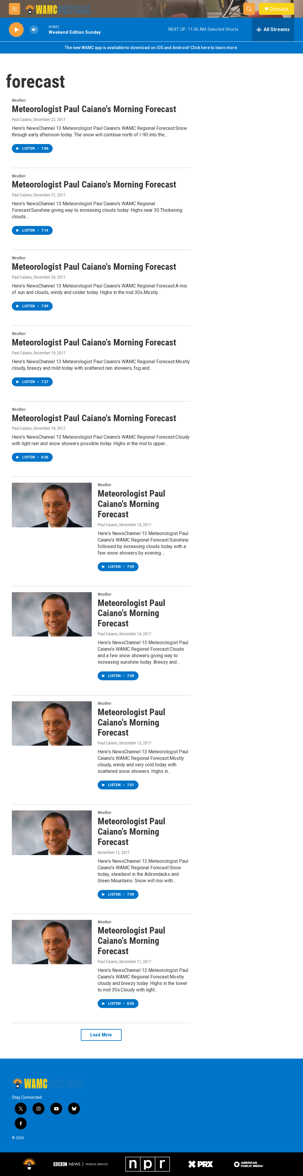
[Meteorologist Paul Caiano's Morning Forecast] (52, 505)
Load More (101, 1035)
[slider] (43, 29)
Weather (19, 100)
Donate (279, 9)
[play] (16, 29)
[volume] (34, 29)
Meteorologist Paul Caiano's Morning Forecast (94, 109)
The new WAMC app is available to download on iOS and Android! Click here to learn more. (151, 47)
